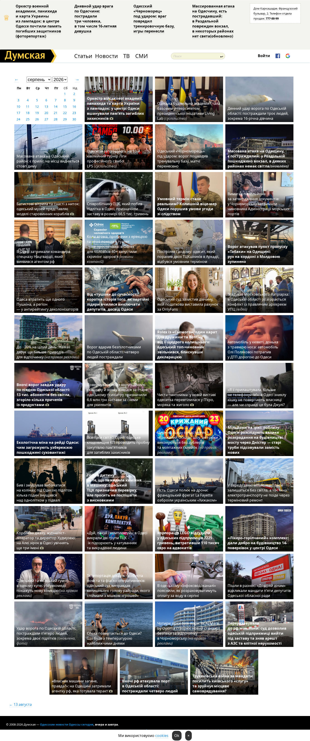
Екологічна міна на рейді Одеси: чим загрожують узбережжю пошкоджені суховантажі (48, 447)
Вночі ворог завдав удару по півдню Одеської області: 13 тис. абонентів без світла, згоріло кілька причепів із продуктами (44, 394)
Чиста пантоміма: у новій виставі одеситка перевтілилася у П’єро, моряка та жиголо (186, 399)
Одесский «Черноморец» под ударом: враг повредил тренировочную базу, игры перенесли (154, 19)
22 (65, 113)
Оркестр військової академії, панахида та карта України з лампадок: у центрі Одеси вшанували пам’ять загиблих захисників (115, 108)
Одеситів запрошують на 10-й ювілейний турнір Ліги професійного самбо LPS (113, 159)
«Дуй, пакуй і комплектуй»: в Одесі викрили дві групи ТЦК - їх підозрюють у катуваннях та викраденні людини (117, 540)
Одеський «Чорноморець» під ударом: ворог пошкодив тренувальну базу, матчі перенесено (182, 159)
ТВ (126, 56)
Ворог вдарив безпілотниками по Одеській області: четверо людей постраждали (114, 351)
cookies (161, 735)
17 (18, 113)
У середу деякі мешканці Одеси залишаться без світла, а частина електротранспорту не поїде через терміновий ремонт (259, 493)
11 (28, 106)
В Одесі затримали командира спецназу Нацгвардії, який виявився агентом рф (43, 256)
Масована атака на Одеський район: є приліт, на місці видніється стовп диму (48, 161)
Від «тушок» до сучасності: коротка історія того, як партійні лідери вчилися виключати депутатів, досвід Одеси (118, 302)
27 (46, 119)
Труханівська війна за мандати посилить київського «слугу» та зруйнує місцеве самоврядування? (222, 684)
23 (74, 113)
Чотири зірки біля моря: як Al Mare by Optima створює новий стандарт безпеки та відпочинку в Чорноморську (188, 633)
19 (37, 113)
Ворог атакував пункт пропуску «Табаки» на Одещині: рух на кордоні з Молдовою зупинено (258, 254)
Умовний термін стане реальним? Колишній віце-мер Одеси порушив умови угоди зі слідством (187, 206)
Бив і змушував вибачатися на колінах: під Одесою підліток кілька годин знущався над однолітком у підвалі (44, 493)
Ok (176, 735)
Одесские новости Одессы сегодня (66, 724)
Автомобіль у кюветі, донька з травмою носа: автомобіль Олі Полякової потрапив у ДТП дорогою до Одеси (253, 349)
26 (37, 119)
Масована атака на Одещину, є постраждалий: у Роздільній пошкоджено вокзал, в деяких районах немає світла (258, 159)
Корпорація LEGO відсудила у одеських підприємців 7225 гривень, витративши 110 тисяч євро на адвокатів (188, 540)
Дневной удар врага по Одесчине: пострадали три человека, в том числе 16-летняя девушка (95, 19)
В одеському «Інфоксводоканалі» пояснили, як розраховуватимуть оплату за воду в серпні (187, 590)
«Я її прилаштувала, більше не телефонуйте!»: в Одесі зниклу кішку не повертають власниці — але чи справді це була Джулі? (257, 397)
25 (28, 119)
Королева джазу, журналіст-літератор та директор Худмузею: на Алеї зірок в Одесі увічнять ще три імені (46, 540)
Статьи (83, 56)
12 (37, 106)
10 (18, 106)
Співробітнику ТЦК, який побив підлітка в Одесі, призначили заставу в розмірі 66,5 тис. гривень (118, 208)
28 (55, 119)
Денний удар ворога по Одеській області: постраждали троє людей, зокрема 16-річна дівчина (258, 113)
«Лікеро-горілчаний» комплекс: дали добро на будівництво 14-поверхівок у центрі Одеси (258, 542)
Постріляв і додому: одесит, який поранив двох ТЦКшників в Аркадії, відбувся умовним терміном (188, 256)
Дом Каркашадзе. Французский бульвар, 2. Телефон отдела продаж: (275, 13)
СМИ (141, 56)
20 (46, 113)
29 (65, 119)
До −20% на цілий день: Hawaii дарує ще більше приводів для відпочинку (48, 351)
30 (74, 119)
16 (74, 106)
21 (55, 113)
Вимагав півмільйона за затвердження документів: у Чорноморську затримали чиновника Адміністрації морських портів (258, 203)
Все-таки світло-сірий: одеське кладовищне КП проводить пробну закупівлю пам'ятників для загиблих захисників (118, 445)
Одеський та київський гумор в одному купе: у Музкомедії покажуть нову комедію (47, 588)
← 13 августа (20, 704)
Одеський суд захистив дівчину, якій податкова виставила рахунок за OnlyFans (187, 304)
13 (46, 106)
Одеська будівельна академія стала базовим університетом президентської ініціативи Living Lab (188, 111)
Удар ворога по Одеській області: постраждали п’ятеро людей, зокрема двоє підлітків (46, 636)
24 (18, 119)
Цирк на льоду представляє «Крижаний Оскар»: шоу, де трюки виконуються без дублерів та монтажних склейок (187, 442)
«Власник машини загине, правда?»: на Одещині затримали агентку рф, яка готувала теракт (81, 686)
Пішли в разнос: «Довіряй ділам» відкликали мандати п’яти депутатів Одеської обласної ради (259, 590)
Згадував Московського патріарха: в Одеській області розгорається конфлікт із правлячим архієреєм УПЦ (258, 302)
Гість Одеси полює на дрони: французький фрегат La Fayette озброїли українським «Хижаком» (187, 495)
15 (65, 106)
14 (55, 106)
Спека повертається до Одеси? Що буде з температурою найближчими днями (114, 638)
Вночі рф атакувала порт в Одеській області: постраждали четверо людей (150, 686)
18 (28, 113)
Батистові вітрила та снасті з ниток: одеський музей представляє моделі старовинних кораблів (48, 208)
